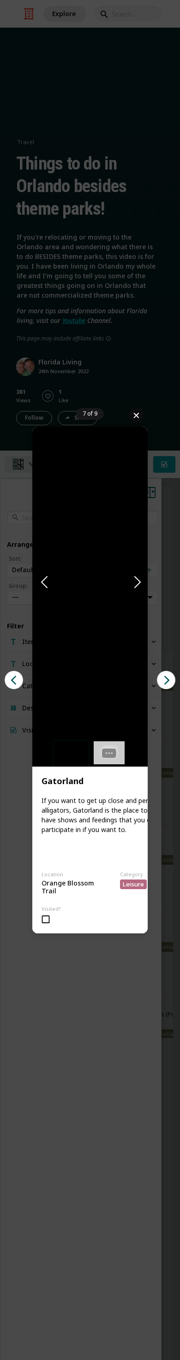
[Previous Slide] (43, 582)
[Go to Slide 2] (109, 753)
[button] (90, 583)
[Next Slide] (137, 582)
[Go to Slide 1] (71, 753)
